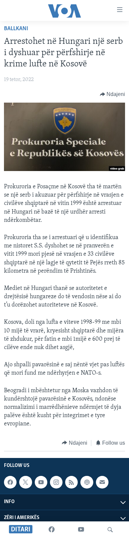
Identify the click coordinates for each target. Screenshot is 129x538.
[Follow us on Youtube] (41, 482)
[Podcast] (86, 482)
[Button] (112, 94)
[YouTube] (81, 529)
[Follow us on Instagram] (56, 482)
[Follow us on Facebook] (10, 482)
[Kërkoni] (110, 529)
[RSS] (71, 482)
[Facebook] (51, 529)
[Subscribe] (102, 482)
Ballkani (16, 29)
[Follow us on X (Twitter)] (25, 482)
